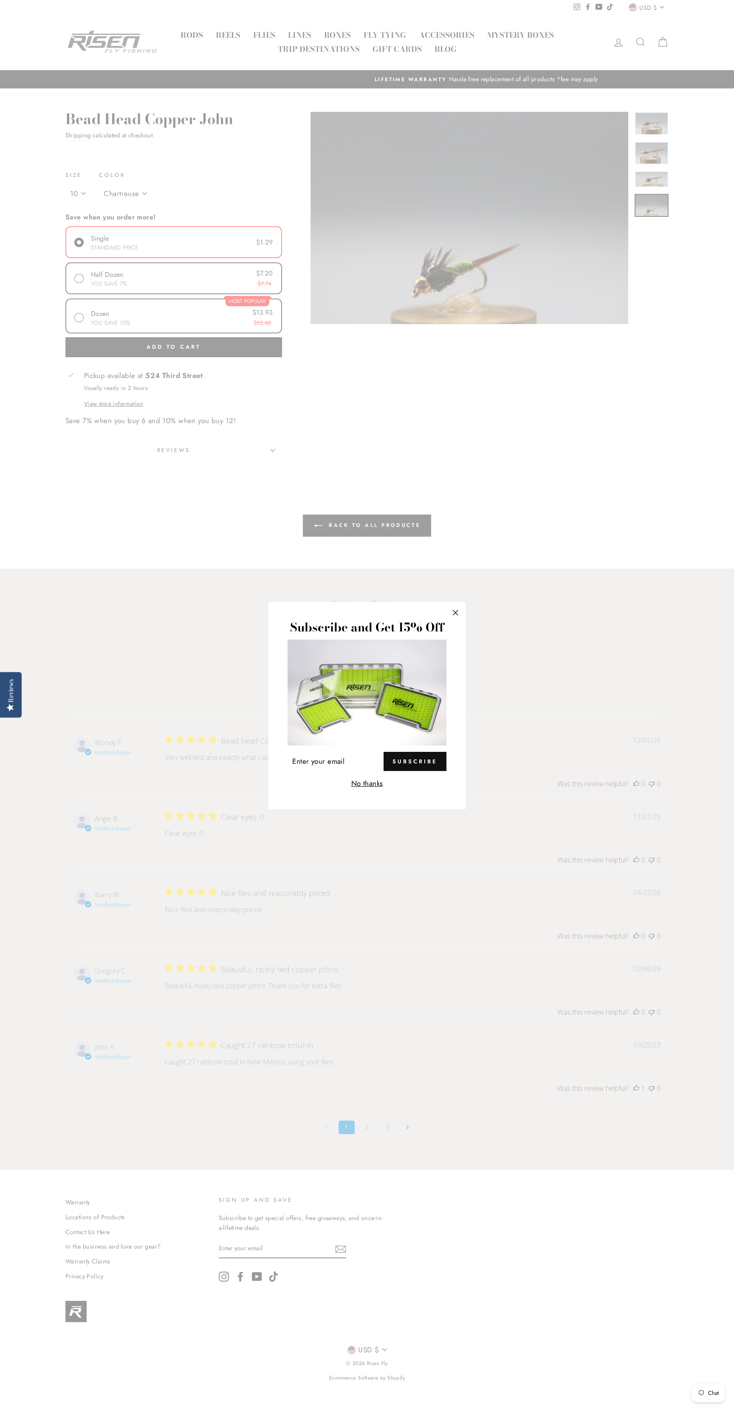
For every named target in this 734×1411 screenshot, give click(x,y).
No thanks (367, 783)
